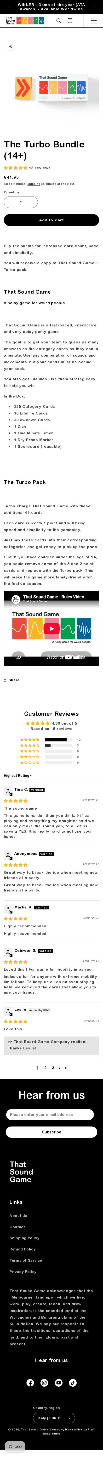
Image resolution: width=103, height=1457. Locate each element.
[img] (16, 801)
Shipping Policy (24, 1238)
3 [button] (53, 1067)
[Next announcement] (94, 7)
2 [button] (45, 1067)
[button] (93, 20)
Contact (17, 1227)
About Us (18, 1216)
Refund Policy (23, 1249)
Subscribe (51, 1132)
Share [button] (14, 680)
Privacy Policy (23, 1272)
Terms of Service (26, 1260)
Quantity (11, 192)
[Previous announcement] (9, 7)
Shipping (34, 183)
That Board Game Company (42, 1429)
